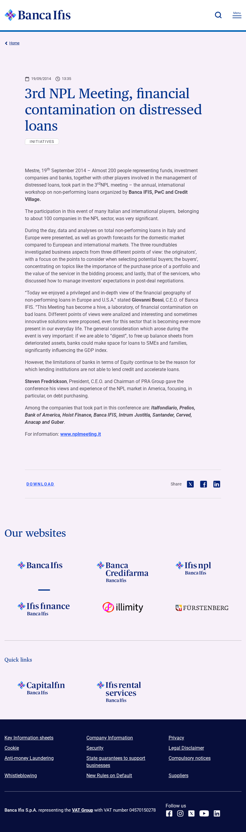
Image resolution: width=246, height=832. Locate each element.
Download (40, 484)
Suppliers (178, 775)
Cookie (11, 748)
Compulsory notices (190, 758)
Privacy (176, 738)
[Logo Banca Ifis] (37, 15)
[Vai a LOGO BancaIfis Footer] (43, 572)
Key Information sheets (28, 738)
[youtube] (204, 813)
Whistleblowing (20, 775)
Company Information (109, 738)
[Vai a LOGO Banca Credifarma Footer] (122, 572)
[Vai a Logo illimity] (122, 612)
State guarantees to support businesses (115, 761)
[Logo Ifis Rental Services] (122, 691)
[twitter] (191, 813)
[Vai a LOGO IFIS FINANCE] (43, 612)
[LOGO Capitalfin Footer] (43, 691)
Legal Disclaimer (186, 748)
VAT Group (82, 810)
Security (95, 748)
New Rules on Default (109, 775)
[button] (218, 15)
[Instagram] (180, 813)
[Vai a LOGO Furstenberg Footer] (202, 612)
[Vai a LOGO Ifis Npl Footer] (202, 572)
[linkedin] (216, 813)
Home (14, 43)
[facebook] (169, 813)
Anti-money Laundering (29, 758)
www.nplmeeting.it (80, 434)
